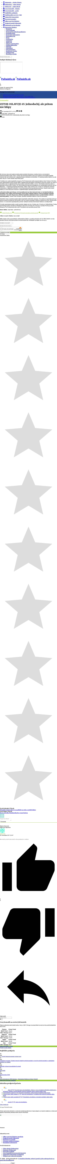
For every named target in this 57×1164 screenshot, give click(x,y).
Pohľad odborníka (11, 45)
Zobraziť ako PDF (44, 213)
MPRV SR (9, 42)
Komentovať (25, 213)
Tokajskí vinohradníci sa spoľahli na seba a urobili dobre (18, 810)
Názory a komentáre (12, 43)
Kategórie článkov (10, 27)
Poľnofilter (9, 48)
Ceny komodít (10, 30)
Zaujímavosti (10, 52)
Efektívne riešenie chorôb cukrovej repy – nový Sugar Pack (18, 96)
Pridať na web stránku (5, 1048)
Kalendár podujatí (8, 1151)
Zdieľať (6, 213)
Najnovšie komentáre (11, 17)
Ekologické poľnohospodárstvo (16, 32)
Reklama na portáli (9, 1139)
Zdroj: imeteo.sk (4, 1104)
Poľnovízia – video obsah (12, 4)
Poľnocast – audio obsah (11, 6)
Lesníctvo (9, 40)
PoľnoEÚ (8, 46)
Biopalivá (9, 29)
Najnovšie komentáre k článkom (13, 1154)
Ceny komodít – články (11, 8)
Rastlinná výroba (11, 51)
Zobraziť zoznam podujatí (8, 1080)
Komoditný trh (10, 36)
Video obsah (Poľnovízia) (10, 1148)
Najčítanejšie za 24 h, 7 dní (12, 15)
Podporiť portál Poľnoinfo (12, 23)
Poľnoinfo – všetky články (12, 2)
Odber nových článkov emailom (13, 1136)
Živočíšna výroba (11, 54)
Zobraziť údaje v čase (6, 1046)
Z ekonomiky (4, 100)
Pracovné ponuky (9, 19)
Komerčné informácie (13, 35)
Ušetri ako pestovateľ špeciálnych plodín (13, 95)
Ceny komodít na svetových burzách (14, 1153)
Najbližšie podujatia (10, 13)
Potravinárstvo (10, 49)
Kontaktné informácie (10, 1142)
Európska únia (10, 33)
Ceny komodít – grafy (11, 11)
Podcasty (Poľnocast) (9, 1150)
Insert (13, 1163)
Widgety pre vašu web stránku (12, 1156)
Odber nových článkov (11, 21)
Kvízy (7, 37)
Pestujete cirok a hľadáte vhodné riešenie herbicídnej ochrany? (19, 97)
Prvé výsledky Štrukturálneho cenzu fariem (14, 813)
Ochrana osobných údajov (11, 1141)
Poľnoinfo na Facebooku (11, 25)
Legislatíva (9, 39)
